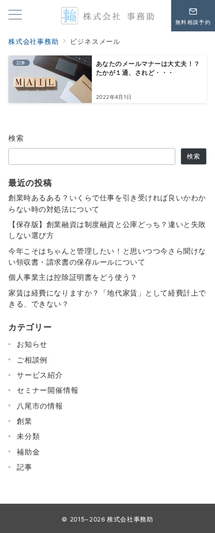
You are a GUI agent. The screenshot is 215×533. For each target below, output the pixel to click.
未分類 (28, 436)
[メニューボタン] (15, 15)
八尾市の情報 (40, 405)
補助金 (28, 451)
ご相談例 (32, 359)
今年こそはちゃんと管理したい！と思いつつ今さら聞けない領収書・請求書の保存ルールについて (107, 256)
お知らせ (32, 343)
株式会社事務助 (130, 519)
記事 (24, 466)
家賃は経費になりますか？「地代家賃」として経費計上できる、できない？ (107, 298)
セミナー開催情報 (47, 389)
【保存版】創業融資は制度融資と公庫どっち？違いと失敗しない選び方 (107, 230)
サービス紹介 (40, 374)
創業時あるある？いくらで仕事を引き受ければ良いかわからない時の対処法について (107, 203)
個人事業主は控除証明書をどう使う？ (73, 277)
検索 (16, 137)
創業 (24, 420)
